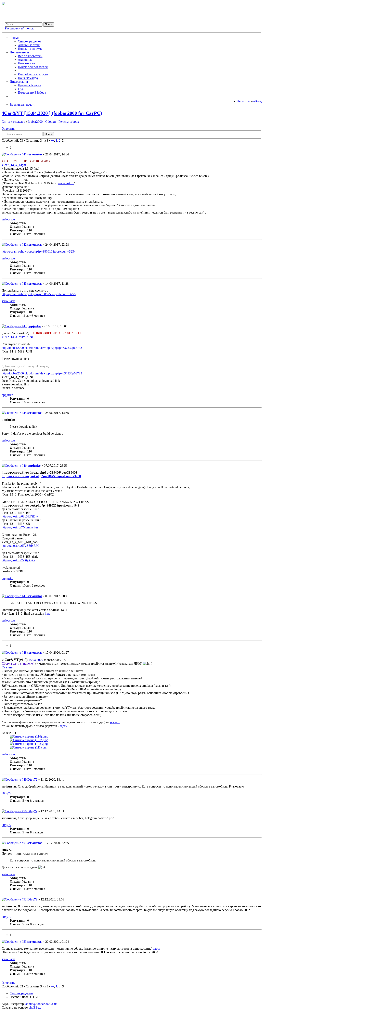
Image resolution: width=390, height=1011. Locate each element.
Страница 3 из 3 (37, 140)
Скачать (7, 667)
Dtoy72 (32, 779)
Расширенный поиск (19, 28)
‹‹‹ (52, 140)
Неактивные (26, 63)
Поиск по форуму (30, 48)
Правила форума (29, 85)
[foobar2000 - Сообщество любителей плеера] (40, 14)
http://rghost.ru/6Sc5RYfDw (20, 516)
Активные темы (29, 45)
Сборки (50, 121)
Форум (14, 37)
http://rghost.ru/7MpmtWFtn (20, 527)
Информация (19, 81)
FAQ (21, 89)
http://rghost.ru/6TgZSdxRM (20, 545)
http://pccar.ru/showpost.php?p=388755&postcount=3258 (39, 294)
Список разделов (29, 41)
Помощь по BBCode (32, 92)
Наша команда (28, 78)
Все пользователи (30, 56)
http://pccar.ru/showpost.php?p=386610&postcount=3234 (39, 251)
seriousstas (34, 154)
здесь (63, 726)
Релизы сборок (68, 121)
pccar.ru (115, 722)
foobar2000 (35, 121)
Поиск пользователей (33, 67)
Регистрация (246, 101)
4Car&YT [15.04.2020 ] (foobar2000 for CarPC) (52, 113)
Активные (25, 59)
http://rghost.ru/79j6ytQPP (18, 560)
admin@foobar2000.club (41, 1004)
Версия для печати (23, 104)
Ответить (8, 128)
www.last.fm (66, 183)
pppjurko (34, 326)
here (47, 613)
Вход (258, 101)
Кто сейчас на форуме (33, 74)
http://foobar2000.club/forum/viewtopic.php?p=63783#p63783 (42, 347)
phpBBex (34, 1007)
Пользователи (19, 52)
